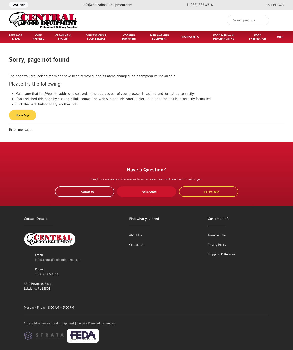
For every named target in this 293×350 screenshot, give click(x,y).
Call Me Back (275, 5)
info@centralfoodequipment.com (57, 260)
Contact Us (87, 191)
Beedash (110, 323)
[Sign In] (279, 20)
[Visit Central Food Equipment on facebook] (26, 298)
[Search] (263, 20)
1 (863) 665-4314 (47, 274)
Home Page (22, 115)
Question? (19, 4)
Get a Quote (149, 191)
